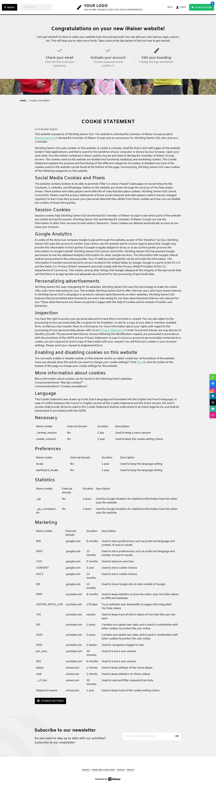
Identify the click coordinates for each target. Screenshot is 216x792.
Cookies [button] (120, 770)
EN (169, 7)
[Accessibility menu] (212, 3)
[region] (108, 434)
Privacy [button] (86, 770)
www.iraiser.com (46, 138)
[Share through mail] (213, 409)
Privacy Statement (111, 330)
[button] (152, 736)
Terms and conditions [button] (103, 770)
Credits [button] (130, 770)
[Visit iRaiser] (108, 779)
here (139, 362)
